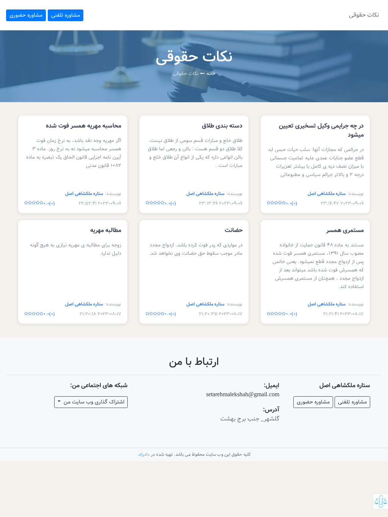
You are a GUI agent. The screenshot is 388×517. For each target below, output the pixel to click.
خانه (211, 74)
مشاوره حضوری (25, 15)
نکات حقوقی (364, 15)
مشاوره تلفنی (65, 15)
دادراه (144, 454)
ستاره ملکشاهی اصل (327, 193)
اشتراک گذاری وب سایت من (93, 402)
